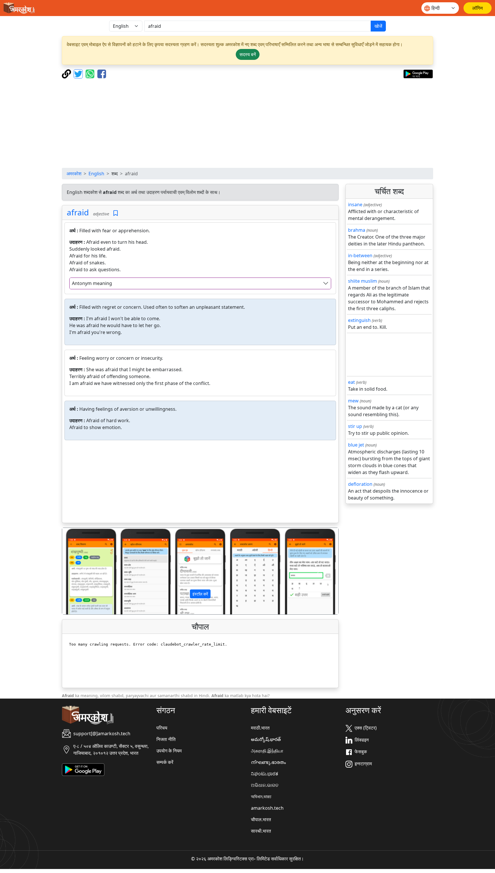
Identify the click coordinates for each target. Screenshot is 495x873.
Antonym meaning (92, 283)
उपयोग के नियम (169, 751)
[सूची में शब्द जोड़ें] (115, 213)
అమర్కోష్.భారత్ (266, 739)
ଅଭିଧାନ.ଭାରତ (264, 785)
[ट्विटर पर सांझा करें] (79, 73)
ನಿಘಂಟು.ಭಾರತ (264, 773)
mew (353, 401)
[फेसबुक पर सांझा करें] (101, 73)
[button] (83, 571)
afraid (78, 212)
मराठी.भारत (260, 728)
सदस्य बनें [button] (247, 54)
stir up (355, 426)
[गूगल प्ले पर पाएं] (418, 73)
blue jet (356, 445)
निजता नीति (166, 739)
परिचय (161, 728)
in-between (360, 255)
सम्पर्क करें (164, 762)
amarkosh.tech (267, 808)
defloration (360, 484)
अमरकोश (73, 173)
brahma (356, 230)
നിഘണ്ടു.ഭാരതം (268, 762)
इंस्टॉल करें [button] (200, 594)
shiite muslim (362, 281)
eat (351, 382)
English (96, 173)
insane (355, 204)
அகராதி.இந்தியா (267, 751)
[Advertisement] (247, 123)
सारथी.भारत (261, 831)
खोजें (378, 26)
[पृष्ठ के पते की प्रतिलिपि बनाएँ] (67, 73)
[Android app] (83, 769)
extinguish (359, 320)
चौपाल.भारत (261, 819)
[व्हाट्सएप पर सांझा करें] (90, 73)
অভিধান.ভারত (261, 796)
